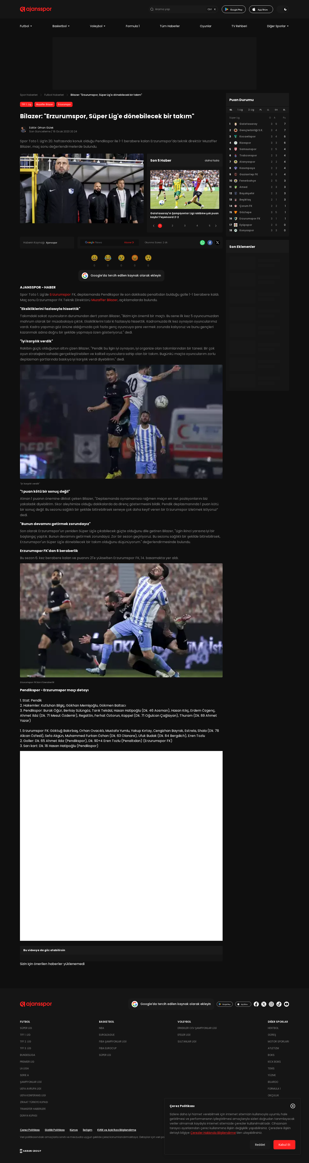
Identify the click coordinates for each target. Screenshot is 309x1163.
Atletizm (273, 1048)
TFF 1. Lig (26, 104)
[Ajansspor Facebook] (256, 1004)
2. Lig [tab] (251, 109)
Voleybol (96, 26)
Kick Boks (274, 1061)
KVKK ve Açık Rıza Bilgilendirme (116, 1130)
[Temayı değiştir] (282, 9)
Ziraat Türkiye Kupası (34, 1102)
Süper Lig (26, 1028)
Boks (271, 1055)
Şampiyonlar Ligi (31, 1082)
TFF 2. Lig (25, 1041)
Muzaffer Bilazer (44, 104)
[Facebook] (210, 242)
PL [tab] (261, 109)
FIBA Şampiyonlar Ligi (113, 1041)
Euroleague (107, 1035)
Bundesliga (27, 1055)
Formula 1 (133, 26)
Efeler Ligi (184, 1035)
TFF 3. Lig (25, 1048)
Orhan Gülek (45, 127)
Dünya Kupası (28, 1115)
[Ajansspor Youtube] (286, 1004)
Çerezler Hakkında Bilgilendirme (213, 1133)
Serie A (24, 1075)
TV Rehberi (239, 26)
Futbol (24, 26)
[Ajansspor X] (263, 1004)
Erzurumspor (64, 104)
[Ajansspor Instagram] (271, 1004)
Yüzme (272, 1075)
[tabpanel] (257, 174)
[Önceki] (153, 225)
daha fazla (212, 160)
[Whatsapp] (202, 242)
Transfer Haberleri (33, 1109)
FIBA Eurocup (107, 1048)
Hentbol (273, 1028)
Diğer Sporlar (276, 26)
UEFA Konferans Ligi (33, 1095)
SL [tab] (231, 109)
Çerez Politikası (30, 1130)
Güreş (272, 1035)
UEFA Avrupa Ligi (30, 1088)
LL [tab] (268, 109)
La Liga (24, 1068)
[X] (217, 242)
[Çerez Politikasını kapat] (292, 1106)
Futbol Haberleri (54, 95)
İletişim (87, 1130)
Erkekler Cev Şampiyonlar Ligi (197, 1028)
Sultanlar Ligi (187, 1041)
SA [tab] (276, 109)
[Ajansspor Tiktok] (278, 1004)
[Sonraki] (216, 225)
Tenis (271, 1068)
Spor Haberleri (29, 95)
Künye (74, 1130)
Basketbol (60, 26)
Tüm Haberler (170, 26)
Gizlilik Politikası (55, 1130)
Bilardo (273, 1082)
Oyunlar (205, 26)
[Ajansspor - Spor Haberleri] (36, 9)
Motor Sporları (278, 1041)
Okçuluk (273, 1095)
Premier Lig (27, 1061)
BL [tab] (284, 109)
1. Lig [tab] (240, 109)
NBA (101, 1028)
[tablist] (257, 110)
